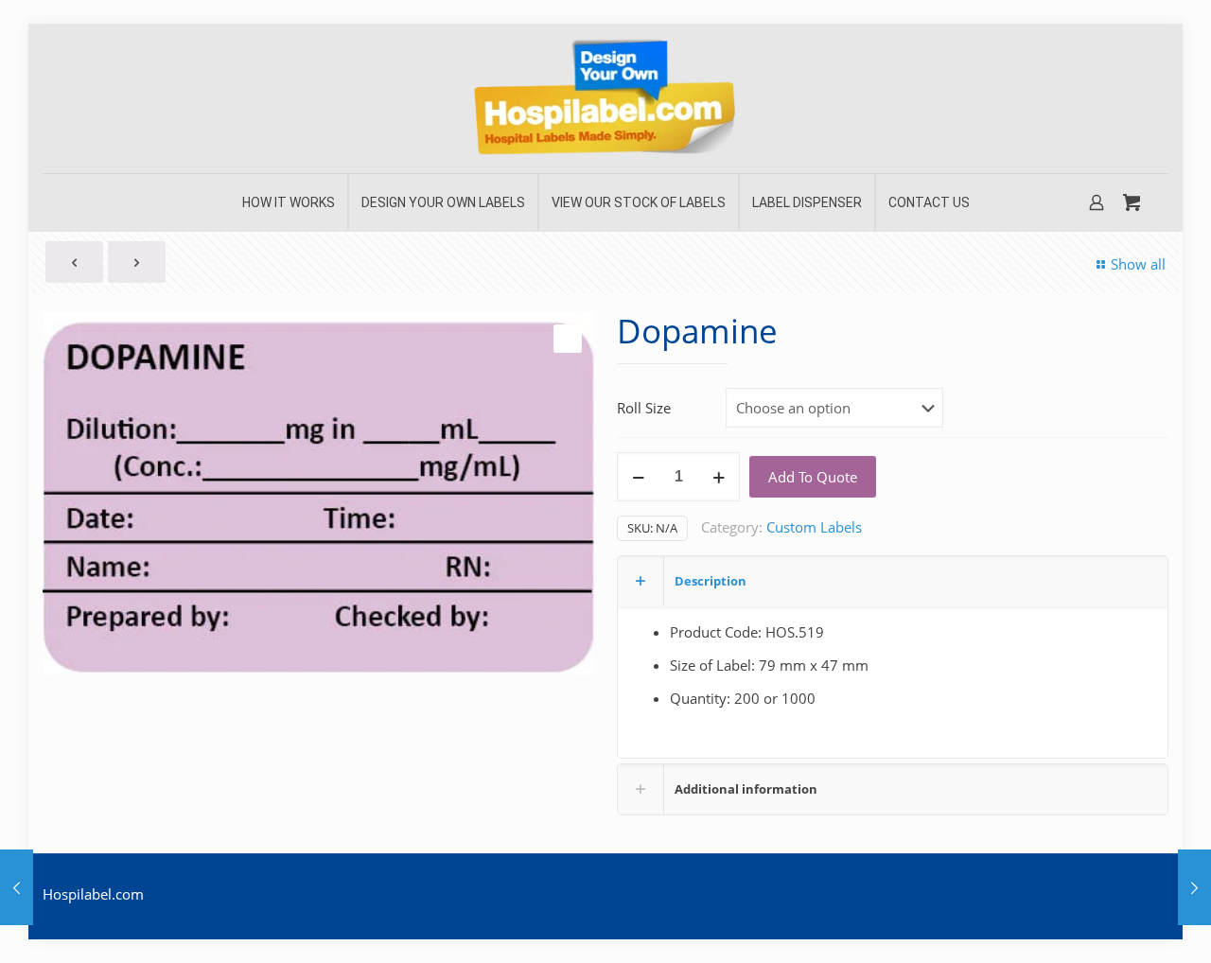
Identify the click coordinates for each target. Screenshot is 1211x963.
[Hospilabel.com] (605, 98)
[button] (567, 338)
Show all (1138, 263)
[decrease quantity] (638, 477)
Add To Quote (812, 476)
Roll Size (644, 407)
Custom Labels (814, 526)
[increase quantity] (718, 477)
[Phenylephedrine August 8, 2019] (1194, 887)
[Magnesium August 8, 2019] (16, 887)
